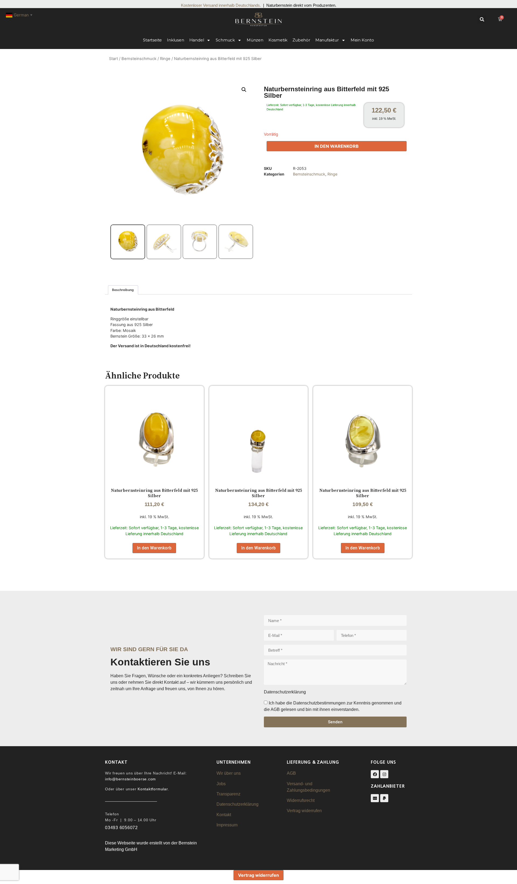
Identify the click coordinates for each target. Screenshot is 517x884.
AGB (291, 773)
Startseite (152, 40)
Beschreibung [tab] (123, 290)
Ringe (165, 58)
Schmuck (225, 40)
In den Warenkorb (337, 146)
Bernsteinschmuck (138, 58)
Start (113, 58)
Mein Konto (362, 40)
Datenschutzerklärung (237, 804)
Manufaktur (327, 40)
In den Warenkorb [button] (154, 547)
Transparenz (228, 794)
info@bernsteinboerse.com (130, 779)
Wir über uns (228, 773)
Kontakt (223, 814)
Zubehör (301, 40)
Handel (196, 40)
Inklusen (175, 40)
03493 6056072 (121, 827)
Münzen (255, 40)
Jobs (221, 783)
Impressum (226, 825)
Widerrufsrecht (301, 800)
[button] (482, 19)
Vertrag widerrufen (304, 810)
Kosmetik (277, 40)
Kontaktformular (152, 789)
